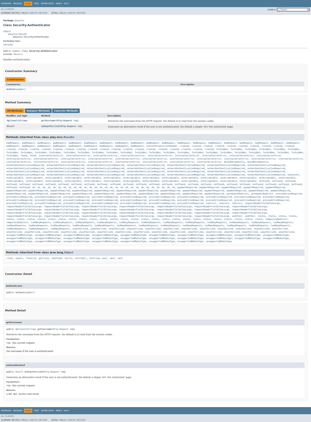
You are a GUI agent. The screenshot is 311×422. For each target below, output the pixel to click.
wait (104, 258)
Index (59, 3)
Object (7, 31)
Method (43, 13)
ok (33, 187)
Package (17, 3)
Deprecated (47, 3)
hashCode (57, 258)
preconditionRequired (289, 193)
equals (19, 258)
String (22, 120)
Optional (12, 120)
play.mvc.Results (17, 34)
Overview (6, 3)
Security (8, 44)
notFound (264, 181)
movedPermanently (234, 162)
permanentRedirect (238, 193)
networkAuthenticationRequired (25, 165)
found (24, 155)
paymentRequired (187, 187)
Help (66, 3)
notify (68, 258)
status (261, 216)
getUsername (48, 120)
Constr (33, 13)
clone (9, 258)
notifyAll (81, 258)
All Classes (7, 9)
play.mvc (19, 20)
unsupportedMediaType (19, 235)
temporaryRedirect (276, 219)
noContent (293, 174)
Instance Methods (38, 110)
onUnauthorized (50, 126)
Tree (36, 3)
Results (18, 54)
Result (11, 126)
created (184, 146)
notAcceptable (14, 177)
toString (94, 258)
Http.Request (64, 120)
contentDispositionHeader (161, 146)
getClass (44, 258)
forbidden (222, 149)
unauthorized (80, 228)
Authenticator (14, 89)
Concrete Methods (66, 110)
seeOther (237, 216)
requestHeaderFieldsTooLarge (262, 203)
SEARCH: (271, 10)
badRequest (12, 143)
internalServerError (51, 155)
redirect (211, 203)
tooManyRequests (40, 222)
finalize (31, 258)
